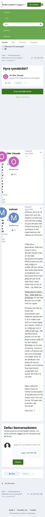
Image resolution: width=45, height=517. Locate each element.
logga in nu (21, 434)
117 (14, 230)
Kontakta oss (22, 510)
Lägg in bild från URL (29, 453)
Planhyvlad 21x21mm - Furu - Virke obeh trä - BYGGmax (34, 295)
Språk (11, 510)
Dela (8, 83)
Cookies (33, 510)
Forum (5, 42)
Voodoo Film (7, 15)
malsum (13, 209)
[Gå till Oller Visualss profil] (5, 76)
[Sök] (40, 24)
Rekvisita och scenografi (30, 78)
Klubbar (7, 30)
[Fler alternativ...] (41, 152)
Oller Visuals (17, 75)
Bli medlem (34, 5)
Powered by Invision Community (23, 513)
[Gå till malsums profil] (14, 218)
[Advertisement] (22, 125)
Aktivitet (7, 36)
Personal (22, 42)
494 (14, 174)
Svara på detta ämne (22, 91)
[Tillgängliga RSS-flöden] (41, 494)
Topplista (33, 42)
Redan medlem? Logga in (13, 5)
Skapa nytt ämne (22, 97)
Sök (13, 42)
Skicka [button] (18, 462)
